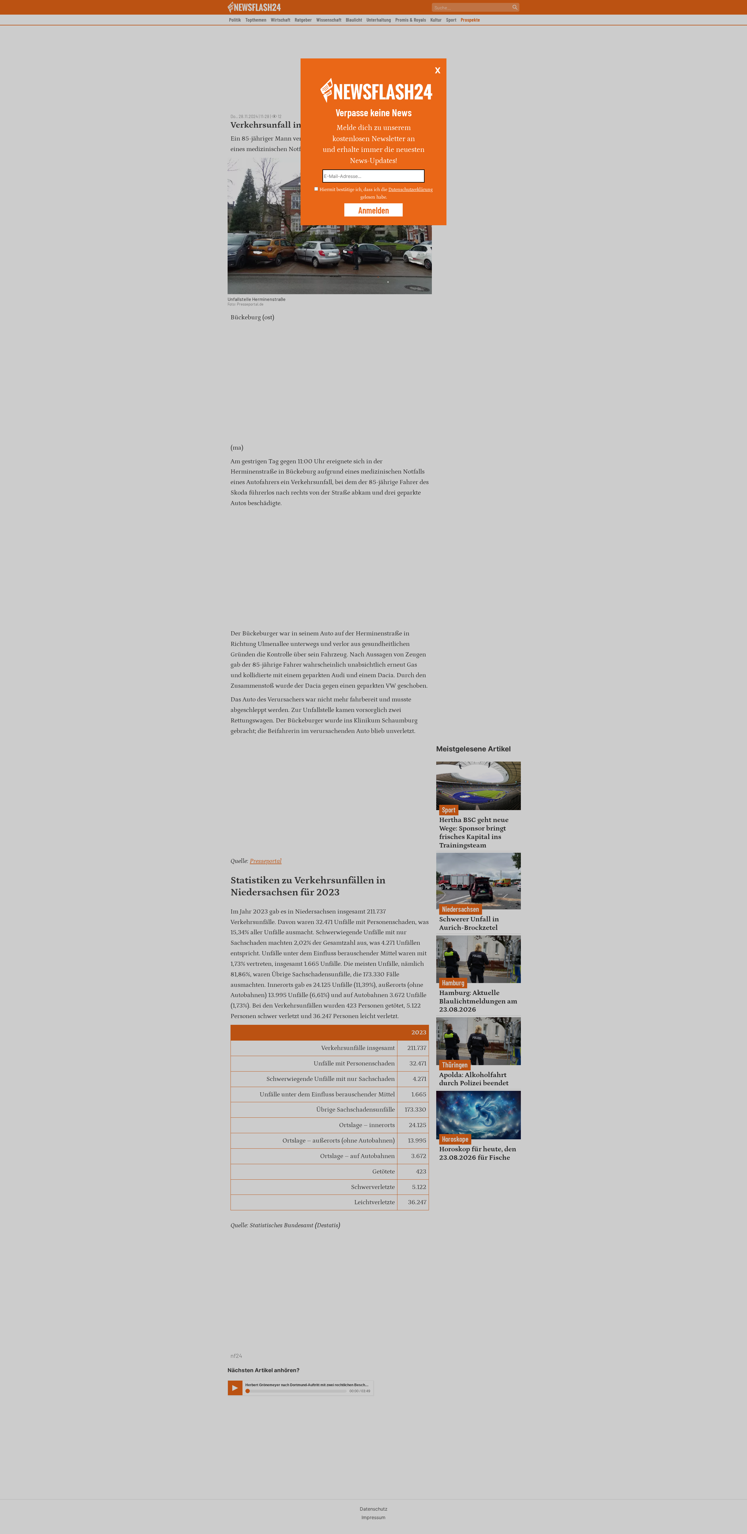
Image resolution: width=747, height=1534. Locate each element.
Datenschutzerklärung (410, 189)
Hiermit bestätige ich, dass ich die (354, 189)
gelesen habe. (373, 197)
